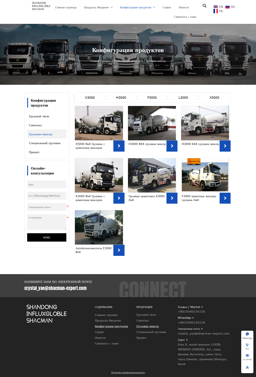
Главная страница (100, 60)
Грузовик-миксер (156, 60)
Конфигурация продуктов (128, 60)
